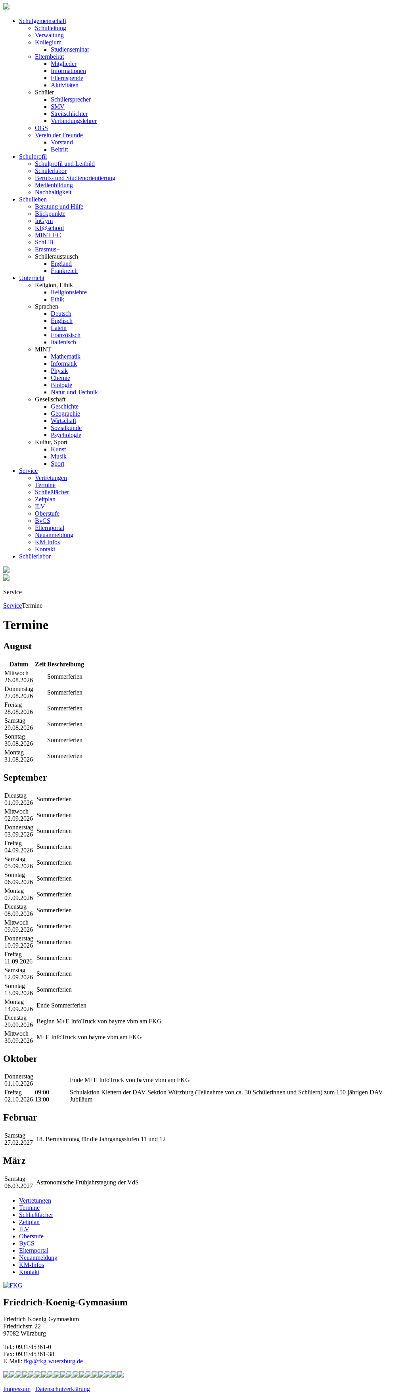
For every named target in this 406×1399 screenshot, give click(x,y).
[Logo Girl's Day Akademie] (120, 1375)
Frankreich (64, 270)
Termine (45, 485)
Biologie (61, 385)
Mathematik (65, 356)
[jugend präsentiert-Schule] (44, 1375)
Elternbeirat (49, 56)
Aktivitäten (65, 85)
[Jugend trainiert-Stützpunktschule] (25, 1375)
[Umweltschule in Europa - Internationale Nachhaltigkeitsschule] (51, 1375)
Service (28, 470)
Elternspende (67, 78)
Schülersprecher (71, 99)
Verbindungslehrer (74, 120)
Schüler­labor (35, 556)
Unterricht (31, 277)
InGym (44, 220)
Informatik (64, 363)
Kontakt (45, 549)
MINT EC (48, 235)
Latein (59, 327)
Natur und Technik (74, 392)
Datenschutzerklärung (62, 1389)
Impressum (17, 1389)
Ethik (57, 299)
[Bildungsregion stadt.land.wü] (114, 1375)
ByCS (42, 520)
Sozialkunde (66, 427)
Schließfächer (52, 492)
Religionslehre (69, 292)
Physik (59, 370)
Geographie (65, 413)
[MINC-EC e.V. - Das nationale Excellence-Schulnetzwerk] (13, 1375)
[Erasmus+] (95, 1375)
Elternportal (49, 527)
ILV (40, 506)
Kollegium (48, 42)
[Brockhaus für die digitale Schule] (76, 1375)
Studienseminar (70, 49)
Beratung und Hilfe (59, 206)
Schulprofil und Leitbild (65, 163)
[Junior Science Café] (63, 1375)
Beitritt (59, 149)
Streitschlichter (69, 113)
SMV (58, 106)
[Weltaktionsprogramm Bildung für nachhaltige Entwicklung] (57, 1375)
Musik (59, 456)
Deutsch (61, 313)
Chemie (60, 377)
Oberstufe (47, 513)
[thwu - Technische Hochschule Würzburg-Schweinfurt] (108, 1375)
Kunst (58, 449)
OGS (41, 128)
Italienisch (63, 342)
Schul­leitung (50, 28)
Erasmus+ (47, 249)
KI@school (49, 228)
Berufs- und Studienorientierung (75, 178)
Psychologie (66, 435)
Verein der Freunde (59, 135)
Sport (57, 463)
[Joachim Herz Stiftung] (89, 1375)
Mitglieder (64, 63)
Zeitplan (45, 499)
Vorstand (62, 142)
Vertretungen (51, 477)
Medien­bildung (54, 185)
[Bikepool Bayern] (32, 1375)
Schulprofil (33, 156)
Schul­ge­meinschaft (42, 20)
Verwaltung (49, 35)
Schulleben (33, 199)
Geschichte (65, 406)
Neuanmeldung (54, 535)
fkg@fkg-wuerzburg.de (53, 1361)
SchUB (44, 242)
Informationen (68, 70)
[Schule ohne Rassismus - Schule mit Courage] (38, 1375)
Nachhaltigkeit (53, 192)
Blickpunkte (50, 213)
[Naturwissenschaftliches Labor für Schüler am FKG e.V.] (6, 1375)
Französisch (65, 335)
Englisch (62, 320)
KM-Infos (47, 542)
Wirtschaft (63, 420)
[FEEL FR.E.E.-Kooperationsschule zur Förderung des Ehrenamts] (101, 1375)
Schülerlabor (51, 170)
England (61, 263)
